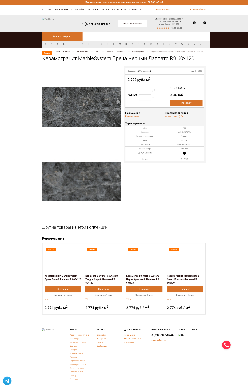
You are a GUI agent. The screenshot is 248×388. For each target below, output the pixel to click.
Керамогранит (83, 51)
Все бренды (102, 346)
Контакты (135, 9)
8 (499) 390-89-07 (96, 24)
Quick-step (101, 335)
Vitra (97, 51)
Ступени (73, 346)
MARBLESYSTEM (184, 132)
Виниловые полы (77, 368)
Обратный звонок (132, 23)
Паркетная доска (77, 361)
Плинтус (73, 375)
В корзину (186, 103)
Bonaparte (101, 338)
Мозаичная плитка (78, 342)
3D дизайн (77, 9)
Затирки (73, 350)
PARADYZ (101, 342)
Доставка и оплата (98, 9)
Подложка (74, 379)
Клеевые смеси (76, 353)
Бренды (46, 9)
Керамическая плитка (79, 335)
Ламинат (74, 357)
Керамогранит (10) (174, 116)
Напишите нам (162, 9)
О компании (119, 9)
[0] (192, 23)
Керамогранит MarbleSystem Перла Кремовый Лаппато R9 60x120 (142, 279)
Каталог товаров (63, 51)
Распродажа (61, 9)
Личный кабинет (197, 9)
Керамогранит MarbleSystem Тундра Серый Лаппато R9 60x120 (101, 279)
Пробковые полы (77, 372)
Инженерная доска (78, 364)
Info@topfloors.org (158, 340)
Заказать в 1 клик (63, 295)
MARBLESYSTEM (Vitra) (116, 51)
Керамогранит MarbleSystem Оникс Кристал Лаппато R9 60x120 (183, 279)
